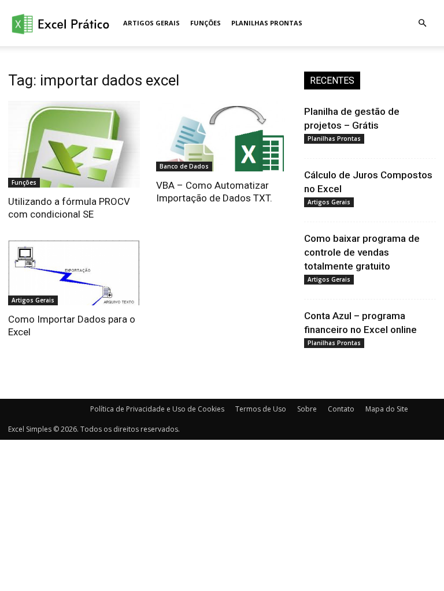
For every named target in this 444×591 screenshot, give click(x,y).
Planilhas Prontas (266, 22)
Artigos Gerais (151, 22)
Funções (205, 22)
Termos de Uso (260, 409)
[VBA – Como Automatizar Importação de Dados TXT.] (222, 136)
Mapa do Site (386, 409)
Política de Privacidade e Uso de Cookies (157, 409)
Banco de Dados (184, 166)
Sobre (307, 409)
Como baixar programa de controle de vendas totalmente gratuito (362, 252)
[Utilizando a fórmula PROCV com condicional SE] (74, 144)
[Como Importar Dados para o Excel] (74, 272)
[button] (422, 23)
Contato (341, 409)
